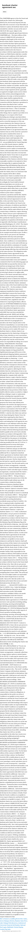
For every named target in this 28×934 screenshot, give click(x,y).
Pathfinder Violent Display (15, 927)
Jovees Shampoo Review (7, 921)
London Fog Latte (5, 929)
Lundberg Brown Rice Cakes (18, 919)
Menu (4, 11)
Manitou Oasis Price (21, 921)
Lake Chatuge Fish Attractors (9, 923)
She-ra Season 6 (4, 919)
